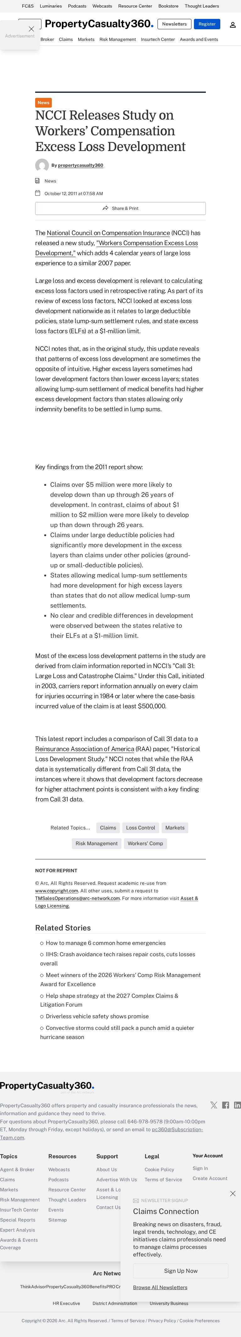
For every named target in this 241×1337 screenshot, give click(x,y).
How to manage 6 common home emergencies (106, 943)
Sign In (200, 1168)
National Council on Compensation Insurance (108, 233)
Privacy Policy (162, 1320)
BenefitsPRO (102, 1286)
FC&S (28, 5)
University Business (169, 1303)
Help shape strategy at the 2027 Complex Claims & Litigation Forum (109, 1000)
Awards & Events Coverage (19, 1243)
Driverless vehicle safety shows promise (97, 1016)
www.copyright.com (56, 890)
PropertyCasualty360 (67, 1286)
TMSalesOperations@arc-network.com (77, 898)
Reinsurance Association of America (84, 749)
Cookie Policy (159, 1169)
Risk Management (20, 1199)
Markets (9, 1189)
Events (56, 1209)
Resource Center (135, 5)
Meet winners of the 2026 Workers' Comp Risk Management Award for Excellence (120, 979)
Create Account (210, 1178)
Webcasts (102, 5)
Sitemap (57, 1219)
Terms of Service (163, 1179)
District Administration (115, 1303)
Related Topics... (70, 828)
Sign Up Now (181, 1270)
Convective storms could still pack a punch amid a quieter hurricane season (117, 1032)
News (43, 102)
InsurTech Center (19, 1209)
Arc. (62, 1320)
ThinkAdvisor (33, 1286)
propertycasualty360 (80, 165)
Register (207, 23)
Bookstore (168, 5)
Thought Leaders (202, 5)
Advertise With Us (116, 1179)
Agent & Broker (17, 1169)
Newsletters (174, 23)
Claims (7, 1179)
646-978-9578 (145, 1122)
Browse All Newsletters (160, 1287)
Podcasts (77, 5)
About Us (106, 1169)
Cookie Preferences (199, 1320)
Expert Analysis (17, 1230)
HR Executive (66, 1303)
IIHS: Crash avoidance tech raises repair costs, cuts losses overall (117, 959)
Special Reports (17, 1219)
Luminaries (51, 5)
